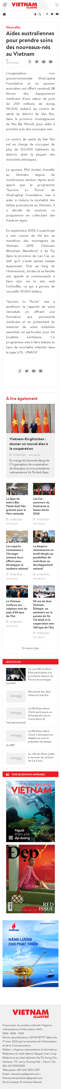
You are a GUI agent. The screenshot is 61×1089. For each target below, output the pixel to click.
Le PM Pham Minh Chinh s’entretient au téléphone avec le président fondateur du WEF (29, 738)
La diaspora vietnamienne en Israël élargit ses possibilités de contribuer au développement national (43, 557)
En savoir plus (30, 648)
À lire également (22, 398)
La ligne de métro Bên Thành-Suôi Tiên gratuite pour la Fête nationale (16, 506)
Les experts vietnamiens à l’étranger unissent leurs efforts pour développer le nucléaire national (17, 557)
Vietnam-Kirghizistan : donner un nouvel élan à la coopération (28, 443)
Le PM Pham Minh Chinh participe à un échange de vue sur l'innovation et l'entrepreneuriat (29, 715)
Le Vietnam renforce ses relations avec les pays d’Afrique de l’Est (16, 608)
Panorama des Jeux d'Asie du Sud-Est (39, 693)
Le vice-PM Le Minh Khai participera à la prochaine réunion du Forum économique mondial (29, 676)
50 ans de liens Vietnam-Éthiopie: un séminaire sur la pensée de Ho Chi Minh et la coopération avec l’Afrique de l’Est (43, 614)
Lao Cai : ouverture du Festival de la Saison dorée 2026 (41, 506)
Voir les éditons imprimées (28, 774)
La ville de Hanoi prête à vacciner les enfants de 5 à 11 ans (41, 757)
